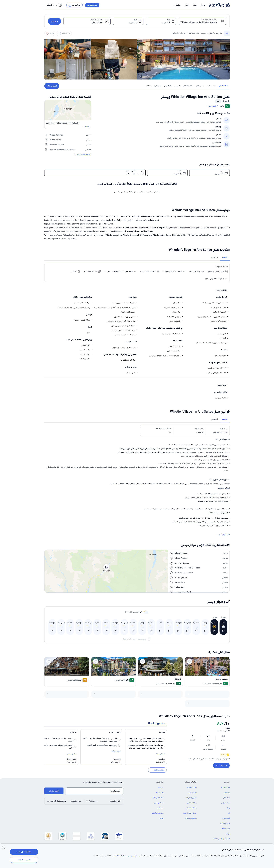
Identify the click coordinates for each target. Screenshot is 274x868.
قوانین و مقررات (191, 798)
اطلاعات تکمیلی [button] (190, 782)
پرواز (203, 5)
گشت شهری (226, 818)
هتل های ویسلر (206, 33)
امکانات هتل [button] (187, 85)
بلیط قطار (226, 798)
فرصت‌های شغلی (157, 798)
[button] (177, 5)
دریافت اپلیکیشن (157, 813)
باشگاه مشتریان (191, 808)
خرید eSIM (226, 828)
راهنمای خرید (192, 792)
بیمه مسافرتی (225, 823)
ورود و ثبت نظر (221, 765)
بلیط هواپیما (225, 787)
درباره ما (160, 787)
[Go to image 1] (210, 673)
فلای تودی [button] (159, 782)
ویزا (228, 808)
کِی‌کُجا (228, 834)
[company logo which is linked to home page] (218, 5)
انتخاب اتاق (52, 85)
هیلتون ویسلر (222, 679)
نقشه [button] (87, 126)
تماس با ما (159, 792)
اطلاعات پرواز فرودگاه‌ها (222, 839)
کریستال (177, 679)
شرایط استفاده (120, 855)
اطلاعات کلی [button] (223, 85)
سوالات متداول (191, 803)
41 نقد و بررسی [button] (213, 106)
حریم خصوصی (133, 855)
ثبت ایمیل (54, 791)
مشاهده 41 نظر (159, 770)
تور (229, 813)
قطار (187, 5)
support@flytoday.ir (56, 801)
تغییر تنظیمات (24, 859)
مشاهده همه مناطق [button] (84, 154)
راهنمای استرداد (191, 787)
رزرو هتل (218, 33)
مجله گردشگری (158, 803)
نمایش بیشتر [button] (224, 534)
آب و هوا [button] (157, 85)
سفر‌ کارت (160, 808)
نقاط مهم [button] (168, 85)
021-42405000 (92, 801)
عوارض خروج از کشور (189, 813)
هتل (195, 5)
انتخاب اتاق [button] (211, 85)
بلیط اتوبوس (225, 803)
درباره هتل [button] (199, 85)
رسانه (161, 818)
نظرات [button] (149, 85)
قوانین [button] (177, 85)
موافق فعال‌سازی (24, 851)
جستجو (54, 21)
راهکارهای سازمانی (190, 818)
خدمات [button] (227, 782)
